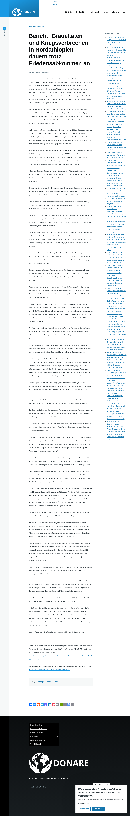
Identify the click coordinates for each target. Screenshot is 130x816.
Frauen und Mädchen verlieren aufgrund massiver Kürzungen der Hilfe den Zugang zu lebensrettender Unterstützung (116, 375)
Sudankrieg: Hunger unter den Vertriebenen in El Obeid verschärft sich (116, 334)
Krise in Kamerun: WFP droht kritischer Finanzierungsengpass (115, 208)
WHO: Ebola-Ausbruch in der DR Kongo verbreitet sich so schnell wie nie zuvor (116, 354)
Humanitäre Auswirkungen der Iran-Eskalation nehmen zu (116, 216)
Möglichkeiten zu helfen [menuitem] (37, 740)
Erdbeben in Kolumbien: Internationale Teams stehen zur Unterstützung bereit (116, 155)
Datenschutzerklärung (45, 778)
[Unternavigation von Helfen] (110, 12)
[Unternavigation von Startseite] (74, 12)
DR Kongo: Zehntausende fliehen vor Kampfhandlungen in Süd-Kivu (116, 201)
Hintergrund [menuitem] (33, 737)
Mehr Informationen (83, 803)
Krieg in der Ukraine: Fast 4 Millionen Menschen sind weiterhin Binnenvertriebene (116, 237)
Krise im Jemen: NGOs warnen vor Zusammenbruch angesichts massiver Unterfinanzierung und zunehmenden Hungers (116, 311)
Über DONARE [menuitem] (35, 744)
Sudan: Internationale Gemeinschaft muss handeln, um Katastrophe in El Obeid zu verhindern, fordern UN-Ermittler (116, 406)
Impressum (58, 778)
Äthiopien (41, 682)
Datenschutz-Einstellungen (101, 784)
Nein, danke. (98, 808)
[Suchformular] (124, 12)
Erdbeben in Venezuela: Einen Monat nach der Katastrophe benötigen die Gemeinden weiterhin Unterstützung (116, 270)
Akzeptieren (84, 808)
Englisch (66, 778)
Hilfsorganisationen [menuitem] (36, 733)
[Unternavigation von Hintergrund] (101, 12)
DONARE (29, 12)
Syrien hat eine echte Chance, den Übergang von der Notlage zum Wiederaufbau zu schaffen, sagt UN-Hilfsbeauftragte (116, 293)
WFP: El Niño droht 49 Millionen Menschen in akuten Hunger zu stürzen (115, 183)
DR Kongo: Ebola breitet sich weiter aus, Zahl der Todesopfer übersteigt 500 (115, 416)
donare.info (33, 778)
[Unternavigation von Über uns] (121, 12)
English (54, 4)
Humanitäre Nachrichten (37, 26)
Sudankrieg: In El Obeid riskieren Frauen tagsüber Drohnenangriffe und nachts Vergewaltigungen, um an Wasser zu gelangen (116, 257)
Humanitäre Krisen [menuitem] (36, 725)
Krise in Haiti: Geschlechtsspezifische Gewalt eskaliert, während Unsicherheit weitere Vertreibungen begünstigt (116, 227)
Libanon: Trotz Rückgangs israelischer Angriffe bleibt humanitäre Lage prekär (116, 385)
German (54, 1)
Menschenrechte (53, 682)
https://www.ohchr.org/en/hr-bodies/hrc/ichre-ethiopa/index (49, 669)
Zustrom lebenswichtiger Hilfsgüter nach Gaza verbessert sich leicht (115, 175)
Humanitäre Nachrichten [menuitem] (38, 729)
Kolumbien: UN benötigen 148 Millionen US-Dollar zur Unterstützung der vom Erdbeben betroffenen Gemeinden (116, 73)
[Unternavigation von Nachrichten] (88, 12)
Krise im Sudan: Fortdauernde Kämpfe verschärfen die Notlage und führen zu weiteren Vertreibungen (116, 165)
